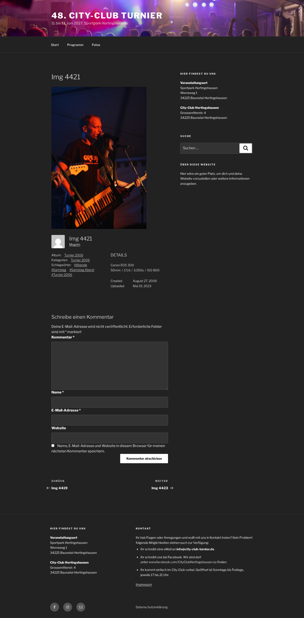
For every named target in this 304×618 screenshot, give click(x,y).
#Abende (80, 265)
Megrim (74, 244)
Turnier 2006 (73, 255)
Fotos (96, 45)
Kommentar (63, 337)
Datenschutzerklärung (152, 607)
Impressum (144, 584)
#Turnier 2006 (61, 274)
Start (55, 45)
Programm (75, 45)
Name (57, 392)
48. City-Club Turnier (106, 15)
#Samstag (58, 270)
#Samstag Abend (81, 270)
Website (58, 428)
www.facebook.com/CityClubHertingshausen (181, 562)
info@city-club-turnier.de (195, 549)
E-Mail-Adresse (66, 410)
